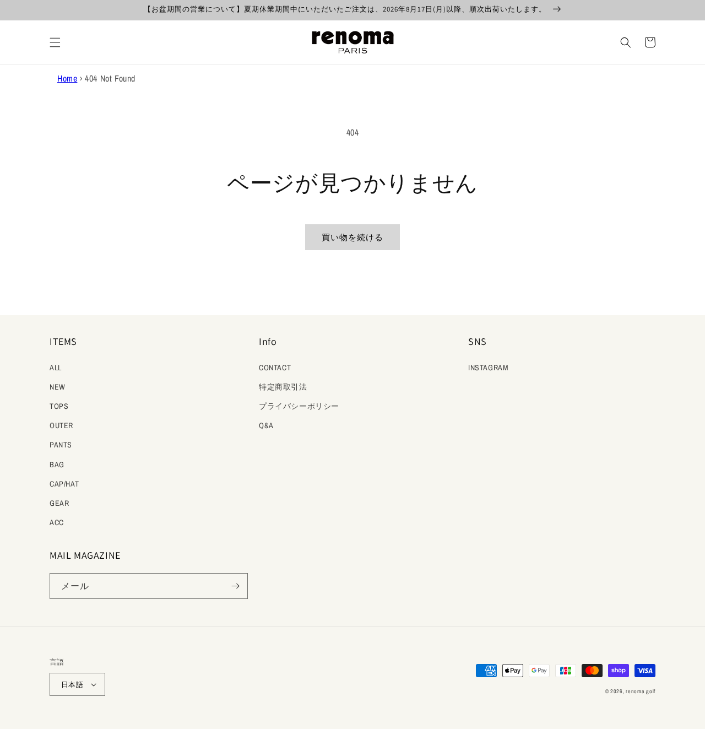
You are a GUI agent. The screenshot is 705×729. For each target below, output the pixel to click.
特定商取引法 (283, 387)
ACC (57, 522)
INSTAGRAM (488, 367)
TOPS (59, 406)
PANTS (61, 445)
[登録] (235, 586)
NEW (58, 387)
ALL (56, 367)
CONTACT (275, 367)
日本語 (72, 684)
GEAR (59, 503)
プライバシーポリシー (299, 406)
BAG (57, 464)
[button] (55, 42)
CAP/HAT (64, 484)
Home (67, 78)
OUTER (61, 425)
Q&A (266, 425)
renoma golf (640, 691)
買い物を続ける (352, 237)
